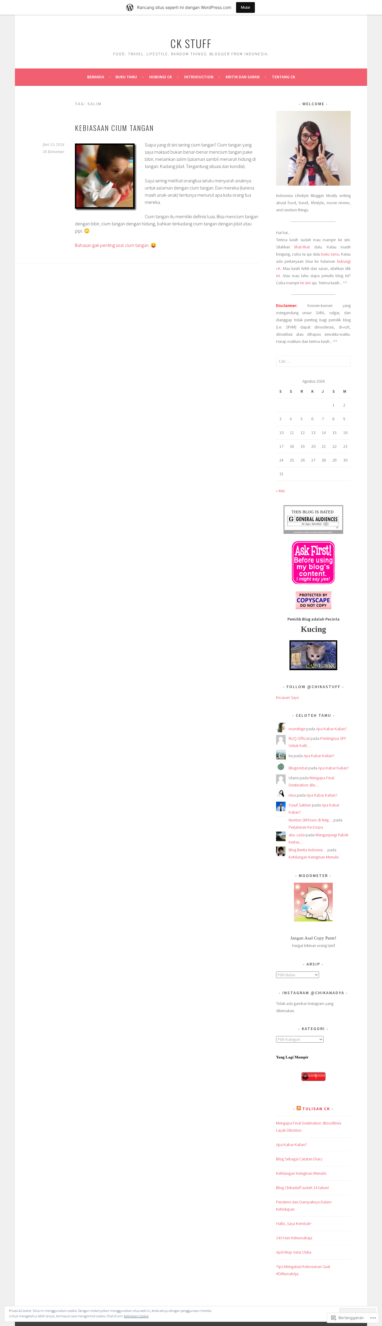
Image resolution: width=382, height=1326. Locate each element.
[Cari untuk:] (313, 361)
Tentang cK (283, 77)
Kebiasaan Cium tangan (114, 127)
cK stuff (191, 43)
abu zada (297, 835)
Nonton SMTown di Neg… (310, 820)
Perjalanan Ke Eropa (306, 827)
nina (292, 795)
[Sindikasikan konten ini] (299, 1108)
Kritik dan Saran (243, 77)
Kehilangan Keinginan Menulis (314, 857)
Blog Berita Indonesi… (307, 850)
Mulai (245, 7)
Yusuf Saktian (300, 805)
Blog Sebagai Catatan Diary (299, 1159)
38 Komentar (53, 152)
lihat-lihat (302, 247)
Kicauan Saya (287, 697)
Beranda (95, 77)
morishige (297, 728)
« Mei (280, 491)
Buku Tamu (126, 77)
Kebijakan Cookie (136, 1316)
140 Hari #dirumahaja (294, 1238)
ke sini (305, 282)
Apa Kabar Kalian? (331, 728)
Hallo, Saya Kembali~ (294, 1223)
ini (278, 275)
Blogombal (298, 768)
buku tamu (330, 254)
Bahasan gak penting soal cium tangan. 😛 (115, 245)
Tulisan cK (316, 1108)
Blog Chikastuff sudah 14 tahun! (302, 1187)
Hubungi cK (160, 77)
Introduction (198, 77)
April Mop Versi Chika (293, 1252)
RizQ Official (299, 738)
